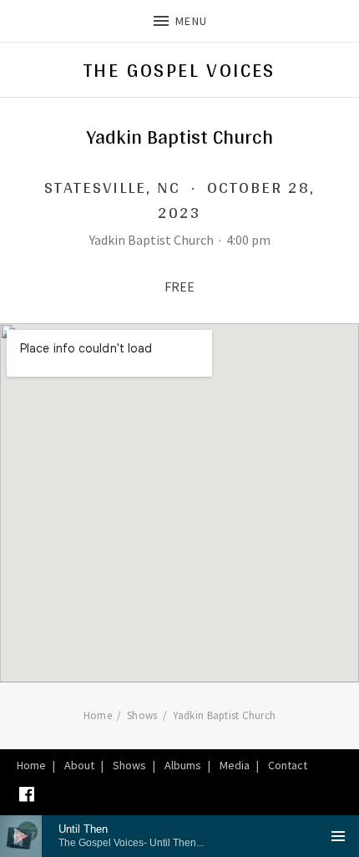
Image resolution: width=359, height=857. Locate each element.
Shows (129, 765)
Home (31, 765)
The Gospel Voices (179, 70)
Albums (182, 765)
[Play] (21, 836)
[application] (179, 836)
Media (235, 765)
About (79, 765)
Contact (287, 765)
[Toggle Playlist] (338, 836)
